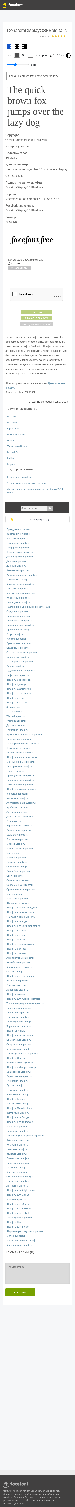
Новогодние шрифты (19, 477)
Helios (10, 458)
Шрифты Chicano (16, 1058)
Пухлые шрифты (15, 1085)
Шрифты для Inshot (17, 1213)
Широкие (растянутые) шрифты (24, 1231)
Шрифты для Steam (17, 1226)
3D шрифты (13, 707)
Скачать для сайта (36, 317)
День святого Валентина (20, 816)
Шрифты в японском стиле (21, 757)
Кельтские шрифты (17, 834)
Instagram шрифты (17, 793)
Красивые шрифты (17, 839)
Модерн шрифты (16, 857)
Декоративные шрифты (19, 552)
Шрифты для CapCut (18, 1195)
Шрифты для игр (16, 935)
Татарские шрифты (17, 1090)
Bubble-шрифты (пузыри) (20, 1062)
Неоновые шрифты (17, 1131)
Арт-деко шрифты (16, 812)
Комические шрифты (18, 579)
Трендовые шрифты (17, 1017)
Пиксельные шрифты (18, 739)
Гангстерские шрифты (19, 1217)
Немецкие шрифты (17, 1144)
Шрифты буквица (16, 684)
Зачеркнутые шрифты (18, 1094)
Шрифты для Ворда (17, 1117)
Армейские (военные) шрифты (24, 734)
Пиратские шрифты (17, 1163)
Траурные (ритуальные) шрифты (25, 1003)
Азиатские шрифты (17, 798)
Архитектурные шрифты (20, 958)
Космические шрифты (19, 967)
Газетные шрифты (16, 1149)
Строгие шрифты (16, 985)
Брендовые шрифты (18, 529)
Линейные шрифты (17, 989)
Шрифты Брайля (16, 1099)
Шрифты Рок (13, 1222)
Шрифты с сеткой (16, 948)
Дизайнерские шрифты (19, 556)
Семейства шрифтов (18, 657)
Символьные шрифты (18, 1040)
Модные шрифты (16, 1199)
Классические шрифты (19, 1245)
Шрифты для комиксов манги (23, 926)
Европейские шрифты (19, 825)
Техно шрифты (15, 771)
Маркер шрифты (15, 844)
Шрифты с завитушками (20, 944)
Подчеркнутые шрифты (19, 620)
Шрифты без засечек (18, 679)
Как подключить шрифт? (36, 324)
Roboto (11, 440)
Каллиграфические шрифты (22, 743)
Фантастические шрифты (20, 916)
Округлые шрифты (17, 611)
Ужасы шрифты (15, 666)
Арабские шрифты (17, 807)
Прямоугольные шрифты (20, 775)
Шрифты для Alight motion (21, 1190)
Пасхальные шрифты (18, 1008)
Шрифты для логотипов (19, 1035)
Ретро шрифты (14, 634)
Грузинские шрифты (17, 1181)
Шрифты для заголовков (20, 912)
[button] (70, 5)
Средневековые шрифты (20, 889)
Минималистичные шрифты (22, 1240)
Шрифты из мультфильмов (21, 789)
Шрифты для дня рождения (22, 907)
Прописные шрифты (18, 616)
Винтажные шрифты (18, 534)
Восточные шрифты (17, 538)
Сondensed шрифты (17, 866)
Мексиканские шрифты (19, 848)
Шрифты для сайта (17, 702)
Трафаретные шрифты (19, 661)
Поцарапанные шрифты (20, 625)
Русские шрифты (16, 638)
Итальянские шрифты (18, 1103)
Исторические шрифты (19, 752)
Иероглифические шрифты (22, 575)
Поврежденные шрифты (20, 780)
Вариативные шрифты (19, 1076)
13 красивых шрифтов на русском (26, 483)
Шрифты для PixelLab (18, 1208)
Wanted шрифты (15, 716)
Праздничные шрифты (19, 629)
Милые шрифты (15, 1236)
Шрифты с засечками (18, 693)
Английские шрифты (18, 962)
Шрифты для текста (17, 930)
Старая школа (14, 894)
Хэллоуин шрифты (17, 898)
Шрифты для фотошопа (20, 976)
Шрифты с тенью (16, 953)
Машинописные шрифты (20, 593)
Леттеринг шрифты (17, 1185)
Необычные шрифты (18, 597)
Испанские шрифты (17, 1012)
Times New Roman (17, 446)
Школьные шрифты (17, 903)
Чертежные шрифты (18, 748)
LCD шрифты (14, 711)
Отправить (20, 1292)
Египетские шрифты (17, 1158)
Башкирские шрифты (18, 1071)
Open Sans (13, 428)
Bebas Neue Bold (17, 434)
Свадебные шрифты (18, 871)
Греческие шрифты (17, 730)
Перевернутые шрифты (19, 1021)
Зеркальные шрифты (18, 1026)
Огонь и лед (13, 853)
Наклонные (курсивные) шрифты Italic (28, 607)
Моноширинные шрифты (20, 762)
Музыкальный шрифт (18, 1049)
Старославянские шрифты (21, 652)
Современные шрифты (19, 885)
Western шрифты (16, 720)
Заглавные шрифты (17, 570)
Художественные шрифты (21, 670)
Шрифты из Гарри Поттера (21, 1067)
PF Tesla (12, 422)
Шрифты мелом (15, 994)
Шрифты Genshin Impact (20, 1108)
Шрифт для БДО (15, 1030)
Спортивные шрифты (18, 1044)
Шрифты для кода (16, 921)
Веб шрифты (13, 821)
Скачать (37, 311)
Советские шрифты (17, 880)
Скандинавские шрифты (20, 1176)
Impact (11, 464)
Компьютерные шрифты (20, 584)
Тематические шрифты (19, 784)
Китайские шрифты (17, 1167)
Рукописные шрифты (18, 643)
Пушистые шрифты (17, 1081)
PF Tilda (11, 416)
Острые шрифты (15, 971)
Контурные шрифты (17, 588)
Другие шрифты (15, 725)
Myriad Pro (13, 452)
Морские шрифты (16, 1126)
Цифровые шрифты (17, 675)
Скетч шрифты (14, 875)
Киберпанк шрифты (17, 1140)
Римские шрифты (16, 862)
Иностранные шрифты (19, 766)
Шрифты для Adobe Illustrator (23, 999)
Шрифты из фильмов (18, 689)
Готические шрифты (17, 543)
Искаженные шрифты (18, 830)
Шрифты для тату (16, 698)
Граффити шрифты (17, 547)
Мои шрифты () (39, 519)
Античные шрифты (17, 980)
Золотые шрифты (16, 1154)
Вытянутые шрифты (17, 1112)
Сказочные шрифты (17, 648)
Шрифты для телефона (19, 1122)
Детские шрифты (16, 561)
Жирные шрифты (16, 566)
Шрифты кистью (15, 939)
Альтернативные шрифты (21, 803)
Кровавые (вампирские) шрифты (25, 1135)
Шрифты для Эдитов (18, 1204)
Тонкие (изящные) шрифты (22, 1053)
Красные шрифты (16, 1172)
